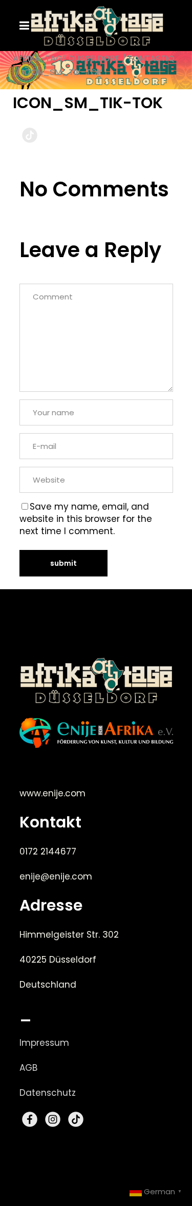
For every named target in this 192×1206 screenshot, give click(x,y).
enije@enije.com (55, 876)
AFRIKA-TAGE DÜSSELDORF (66, 58)
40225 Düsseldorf (57, 959)
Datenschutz (47, 1093)
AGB (28, 1068)
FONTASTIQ (152, 58)
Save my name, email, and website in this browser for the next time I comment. (85, 518)
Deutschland (47, 984)
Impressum (44, 1043)
